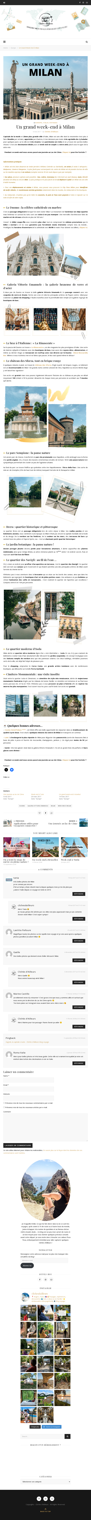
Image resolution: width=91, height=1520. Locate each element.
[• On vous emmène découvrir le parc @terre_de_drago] (62, 1364)
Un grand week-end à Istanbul (69, 794)
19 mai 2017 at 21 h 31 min (76, 905)
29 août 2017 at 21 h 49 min (76, 930)
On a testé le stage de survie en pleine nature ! (16, 860)
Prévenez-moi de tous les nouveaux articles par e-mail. (26, 1107)
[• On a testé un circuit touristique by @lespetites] (46, 1398)
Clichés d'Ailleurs (51, 131)
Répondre (78, 894)
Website (6, 1094)
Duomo (22, 806)
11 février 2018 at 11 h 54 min (75, 994)
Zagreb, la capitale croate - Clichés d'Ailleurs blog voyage (27, 1042)
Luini (6, 737)
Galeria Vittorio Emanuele (38, 806)
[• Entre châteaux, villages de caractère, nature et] (62, 1330)
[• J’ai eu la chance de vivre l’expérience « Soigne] (29, 1330)
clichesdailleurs (26, 905)
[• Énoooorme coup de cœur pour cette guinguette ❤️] (62, 1398)
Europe (13, 48)
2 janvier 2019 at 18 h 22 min (76, 1053)
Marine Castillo (21, 993)
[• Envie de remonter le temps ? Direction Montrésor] (29, 1347)
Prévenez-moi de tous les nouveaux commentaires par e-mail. (29, 1103)
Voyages (53, 123)
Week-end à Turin (37, 794)
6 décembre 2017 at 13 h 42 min (74, 972)
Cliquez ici (66, 152)
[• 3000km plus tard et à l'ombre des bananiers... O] (62, 1381)
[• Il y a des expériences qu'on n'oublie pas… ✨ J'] (46, 1313)
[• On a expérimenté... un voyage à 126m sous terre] (46, 1364)
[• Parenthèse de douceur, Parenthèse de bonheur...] (29, 1398)
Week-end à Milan (64, 806)
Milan (53, 806)
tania (16, 877)
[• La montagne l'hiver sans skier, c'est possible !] (46, 1347)
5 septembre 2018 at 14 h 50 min (74, 1038)
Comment (7, 1112)
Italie (46, 123)
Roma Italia (19, 1052)
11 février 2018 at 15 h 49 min (75, 1019)
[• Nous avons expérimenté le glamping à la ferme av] (29, 1364)
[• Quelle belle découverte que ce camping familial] (29, 1415)
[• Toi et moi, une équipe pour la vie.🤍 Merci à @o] (46, 1330)
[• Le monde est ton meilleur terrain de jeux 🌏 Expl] (46, 1381)
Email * (6, 1085)
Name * (6, 1076)
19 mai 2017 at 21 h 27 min (76, 878)
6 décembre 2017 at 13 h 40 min (74, 952)
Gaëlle (16, 952)
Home (5, 48)
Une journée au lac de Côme (13, 794)
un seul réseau (70, 177)
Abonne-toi (27, 1265)
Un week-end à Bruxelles (45, 859)
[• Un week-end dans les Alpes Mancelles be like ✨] (62, 1313)
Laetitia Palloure (22, 930)
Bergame (22, 169)
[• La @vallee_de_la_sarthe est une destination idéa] (29, 1313)
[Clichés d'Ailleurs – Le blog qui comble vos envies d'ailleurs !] (45, 19)
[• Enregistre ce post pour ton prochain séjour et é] (46, 1415)
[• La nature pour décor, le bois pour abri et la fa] (62, 1347)
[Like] (39, 813)
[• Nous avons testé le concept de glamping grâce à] (29, 1381)
